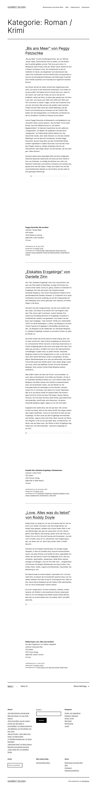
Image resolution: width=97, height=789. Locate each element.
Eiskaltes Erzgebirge (59, 493)
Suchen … (39, 709)
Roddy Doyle (63, 667)
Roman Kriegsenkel (36, 252)
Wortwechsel (69, 723)
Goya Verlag (40, 667)
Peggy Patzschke (50, 250)
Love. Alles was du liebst (52, 667)
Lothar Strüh (52, 495)
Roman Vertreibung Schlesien (51, 252)
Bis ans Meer (41, 250)
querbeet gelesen (17, 7)
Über (67, 7)
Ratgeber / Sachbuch (71, 716)
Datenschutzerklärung (72, 770)
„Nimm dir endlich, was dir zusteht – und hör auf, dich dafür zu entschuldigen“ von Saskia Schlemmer (20, 723)
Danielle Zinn (48, 493)
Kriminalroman (44, 495)
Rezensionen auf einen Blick (53, 7)
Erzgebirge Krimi (34, 495)
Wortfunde (68, 721)
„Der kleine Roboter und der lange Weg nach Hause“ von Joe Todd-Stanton (18, 715)
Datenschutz (75, 7)
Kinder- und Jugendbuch (73, 713)
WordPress (85, 781)
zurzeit (67, 726)
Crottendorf (40, 493)
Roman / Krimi (39, 248)
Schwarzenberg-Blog (43, 763)
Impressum (85, 7)
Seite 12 (24, 686)
